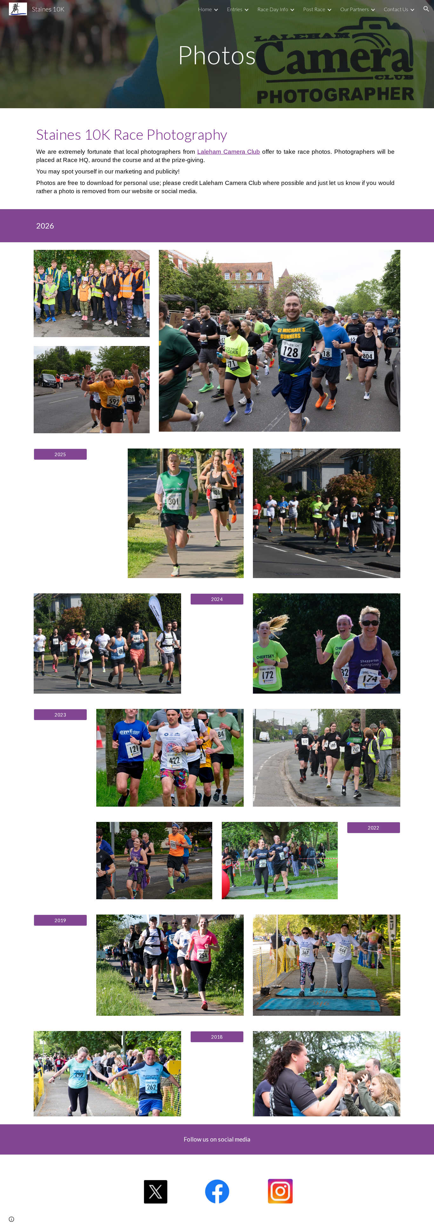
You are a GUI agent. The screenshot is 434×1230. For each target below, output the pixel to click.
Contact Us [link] (396, 9)
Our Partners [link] (354, 9)
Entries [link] (234, 9)
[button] (426, 9)
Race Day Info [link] (272, 9)
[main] (217, 54)
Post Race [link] (314, 9)
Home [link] (205, 9)
